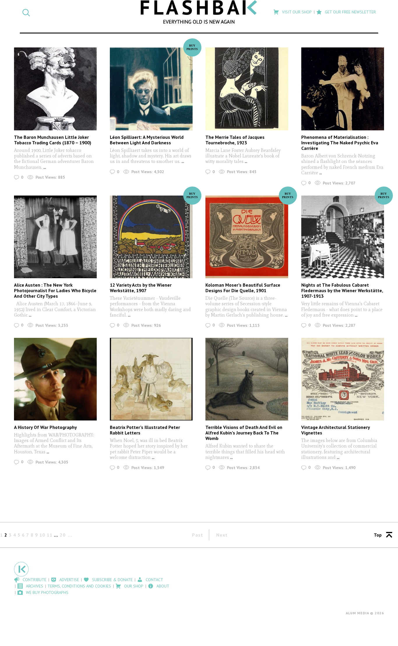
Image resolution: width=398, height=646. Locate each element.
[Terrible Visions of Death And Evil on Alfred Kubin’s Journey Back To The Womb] (246, 379)
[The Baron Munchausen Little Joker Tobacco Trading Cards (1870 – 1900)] (55, 88)
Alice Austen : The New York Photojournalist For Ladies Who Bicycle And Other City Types (55, 290)
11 (49, 535)
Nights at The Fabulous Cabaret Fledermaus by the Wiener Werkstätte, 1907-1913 (342, 290)
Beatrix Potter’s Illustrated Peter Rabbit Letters (145, 430)
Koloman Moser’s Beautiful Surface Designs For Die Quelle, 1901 (242, 287)
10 (42, 535)
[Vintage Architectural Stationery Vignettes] (342, 379)
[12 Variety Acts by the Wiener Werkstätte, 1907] (151, 237)
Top (378, 535)
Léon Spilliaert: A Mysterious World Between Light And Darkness (147, 139)
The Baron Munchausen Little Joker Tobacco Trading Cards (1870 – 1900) (52, 139)
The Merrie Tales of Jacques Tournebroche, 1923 (235, 139)
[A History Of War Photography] (55, 379)
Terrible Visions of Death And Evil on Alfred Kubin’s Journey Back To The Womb (243, 432)
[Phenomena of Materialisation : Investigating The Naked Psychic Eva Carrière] (342, 88)
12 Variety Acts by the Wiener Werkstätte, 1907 (141, 287)
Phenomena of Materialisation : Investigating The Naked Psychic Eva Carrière (339, 142)
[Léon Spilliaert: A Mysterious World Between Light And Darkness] (151, 88)
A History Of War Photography (45, 427)
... (44, 167)
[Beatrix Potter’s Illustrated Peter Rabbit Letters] (151, 379)
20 (63, 535)
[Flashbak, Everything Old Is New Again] (199, 12)
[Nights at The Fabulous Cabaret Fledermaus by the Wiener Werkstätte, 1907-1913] (342, 237)
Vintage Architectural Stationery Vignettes (335, 430)
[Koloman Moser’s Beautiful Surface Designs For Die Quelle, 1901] (246, 237)
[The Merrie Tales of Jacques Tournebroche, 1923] (246, 88)
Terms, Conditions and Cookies (79, 586)
